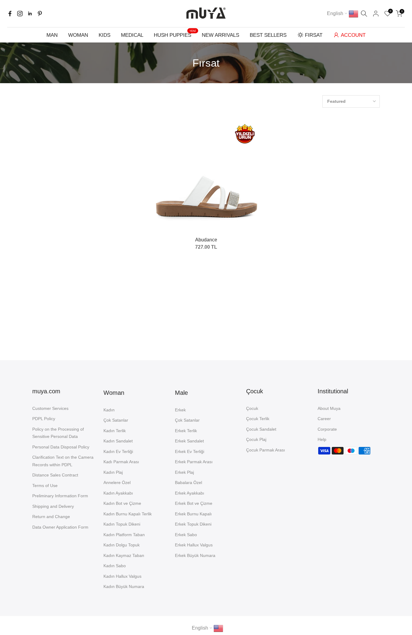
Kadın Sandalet (118, 441)
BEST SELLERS (268, 35)
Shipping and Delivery (53, 506)
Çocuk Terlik (257, 418)
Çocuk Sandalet (261, 429)
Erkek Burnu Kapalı (193, 513)
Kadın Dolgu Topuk (121, 544)
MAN (52, 35)
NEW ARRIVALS (220, 35)
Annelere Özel (117, 482)
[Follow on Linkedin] (30, 13)
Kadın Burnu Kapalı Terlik (127, 513)
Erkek (180, 409)
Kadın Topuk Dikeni (121, 524)
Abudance (206, 239)
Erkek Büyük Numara (195, 555)
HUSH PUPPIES (175, 34)
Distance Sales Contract (55, 475)
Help (322, 439)
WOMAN (78, 35)
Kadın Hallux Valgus (122, 576)
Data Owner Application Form (60, 527)
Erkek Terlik (186, 430)
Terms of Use (45, 485)
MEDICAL (132, 35)
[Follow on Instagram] (20, 13)
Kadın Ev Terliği (118, 451)
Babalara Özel (188, 482)
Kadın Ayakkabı (118, 493)
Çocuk (252, 408)
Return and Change (51, 516)
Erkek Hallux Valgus (194, 544)
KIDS (104, 35)
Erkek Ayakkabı (189, 493)
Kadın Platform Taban (124, 534)
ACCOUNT (353, 35)
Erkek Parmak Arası (194, 461)
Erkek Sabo (186, 534)
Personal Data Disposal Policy (60, 447)
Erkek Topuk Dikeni (193, 524)
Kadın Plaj (113, 472)
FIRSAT (313, 35)
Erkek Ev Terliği (189, 451)
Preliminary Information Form (60, 495)
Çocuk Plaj (256, 439)
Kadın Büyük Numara (123, 586)
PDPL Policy (43, 418)
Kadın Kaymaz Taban (123, 555)
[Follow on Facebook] (10, 13)
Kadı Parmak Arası (121, 461)
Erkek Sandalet (189, 441)
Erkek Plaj (184, 472)
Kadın (109, 409)
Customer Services (50, 408)
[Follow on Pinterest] (40, 13)
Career (324, 418)
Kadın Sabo (114, 565)
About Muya (329, 408)
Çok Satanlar (115, 420)
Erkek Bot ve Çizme (193, 503)
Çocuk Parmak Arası (265, 450)
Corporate (327, 429)
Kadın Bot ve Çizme (122, 503)
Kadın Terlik (114, 430)
